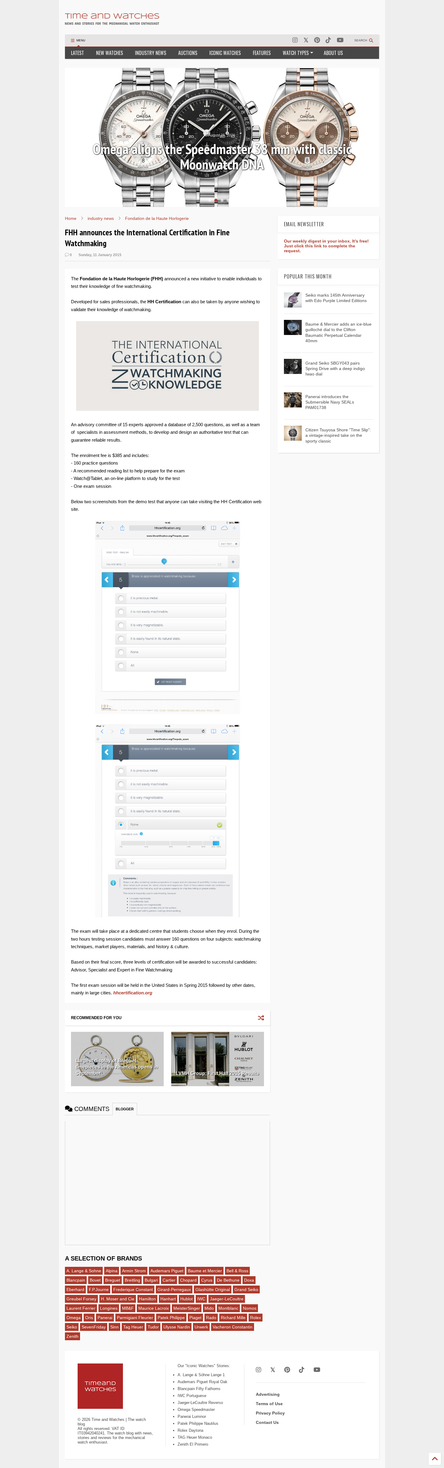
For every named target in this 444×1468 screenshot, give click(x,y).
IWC (201, 1298)
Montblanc (228, 1308)
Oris (89, 1317)
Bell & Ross (237, 1270)
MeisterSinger (186, 1308)
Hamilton (147, 1298)
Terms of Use (269, 1403)
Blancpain (75, 1280)
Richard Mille (233, 1317)
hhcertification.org (132, 992)
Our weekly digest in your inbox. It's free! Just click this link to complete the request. (326, 246)
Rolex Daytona (190, 1430)
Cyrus (206, 1280)
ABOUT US (333, 52)
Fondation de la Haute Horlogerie (157, 218)
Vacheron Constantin (233, 1327)
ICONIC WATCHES (225, 52)
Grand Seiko (246, 1289)
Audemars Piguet (166, 1270)
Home (70, 218)
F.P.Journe (99, 1289)
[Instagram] (295, 40)
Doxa (249, 1280)
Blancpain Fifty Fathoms (199, 1388)
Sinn (114, 1327)
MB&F (128, 1308)
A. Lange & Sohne (83, 1270)
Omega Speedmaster (196, 1409)
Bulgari (151, 1280)
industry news (101, 218)
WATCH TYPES (296, 52)
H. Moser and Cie (117, 1298)
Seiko (71, 1327)
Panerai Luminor (192, 1416)
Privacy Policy (270, 1413)
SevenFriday (94, 1327)
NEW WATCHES (109, 52)
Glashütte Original (212, 1289)
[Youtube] (340, 40)
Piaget (195, 1317)
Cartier (168, 1280)
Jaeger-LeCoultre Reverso (200, 1402)
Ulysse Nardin (176, 1327)
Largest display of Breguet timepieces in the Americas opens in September (117, 1067)
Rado (211, 1317)
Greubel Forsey (81, 1298)
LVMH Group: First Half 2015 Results (217, 1073)
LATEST (77, 52)
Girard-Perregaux (174, 1289)
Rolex (255, 1317)
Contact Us (267, 1422)
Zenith (72, 1336)
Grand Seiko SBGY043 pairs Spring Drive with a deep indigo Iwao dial (335, 368)
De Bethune (228, 1280)
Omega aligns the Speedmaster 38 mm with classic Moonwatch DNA (222, 156)
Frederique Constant (133, 1289)
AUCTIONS (187, 52)
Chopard (188, 1280)
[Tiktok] (328, 40)
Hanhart (168, 1298)
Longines (108, 1308)
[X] (306, 40)
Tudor (153, 1327)
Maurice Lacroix (153, 1308)
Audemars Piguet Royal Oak (202, 1381)
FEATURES (262, 52)
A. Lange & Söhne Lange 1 (201, 1375)
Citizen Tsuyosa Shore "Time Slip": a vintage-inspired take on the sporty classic (338, 435)
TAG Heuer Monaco (195, 1437)
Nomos (249, 1308)
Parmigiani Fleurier (135, 1317)
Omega (73, 1317)
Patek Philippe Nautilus (198, 1423)
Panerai (105, 1317)
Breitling (132, 1280)
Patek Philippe (171, 1317)
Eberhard (75, 1289)
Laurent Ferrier (80, 1308)
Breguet (112, 1280)
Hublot (186, 1298)
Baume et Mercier (205, 1270)
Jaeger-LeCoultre (226, 1298)
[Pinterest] (317, 40)
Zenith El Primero (193, 1444)
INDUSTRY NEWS (150, 52)
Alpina (111, 1270)
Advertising (268, 1394)
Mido (209, 1308)
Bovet (95, 1280)
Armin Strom (134, 1270)
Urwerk (201, 1327)
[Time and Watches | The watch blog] (112, 22)
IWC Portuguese (192, 1395)
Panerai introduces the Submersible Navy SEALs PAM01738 (329, 402)
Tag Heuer (133, 1327)
